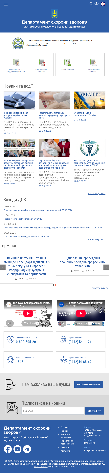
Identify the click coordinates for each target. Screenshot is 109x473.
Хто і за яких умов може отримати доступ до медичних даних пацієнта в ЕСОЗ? (89, 163)
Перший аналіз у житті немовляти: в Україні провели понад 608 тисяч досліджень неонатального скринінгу (54, 164)
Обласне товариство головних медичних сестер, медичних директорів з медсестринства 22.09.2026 (53, 227)
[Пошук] (91, 3)
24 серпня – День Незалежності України (85, 114)
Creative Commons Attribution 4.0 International (69, 465)
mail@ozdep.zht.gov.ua (95, 450)
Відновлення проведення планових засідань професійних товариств (82, 262)
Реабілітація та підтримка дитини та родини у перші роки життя (54, 115)
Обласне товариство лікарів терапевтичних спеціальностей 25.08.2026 (38, 210)
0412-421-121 (90, 443)
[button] (53, 285)
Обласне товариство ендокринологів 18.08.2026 (27, 236)
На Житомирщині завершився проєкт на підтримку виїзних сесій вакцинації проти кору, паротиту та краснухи (19, 164)
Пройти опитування (88, 384)
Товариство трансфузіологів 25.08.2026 (23, 219)
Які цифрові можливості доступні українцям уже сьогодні (16, 115)
